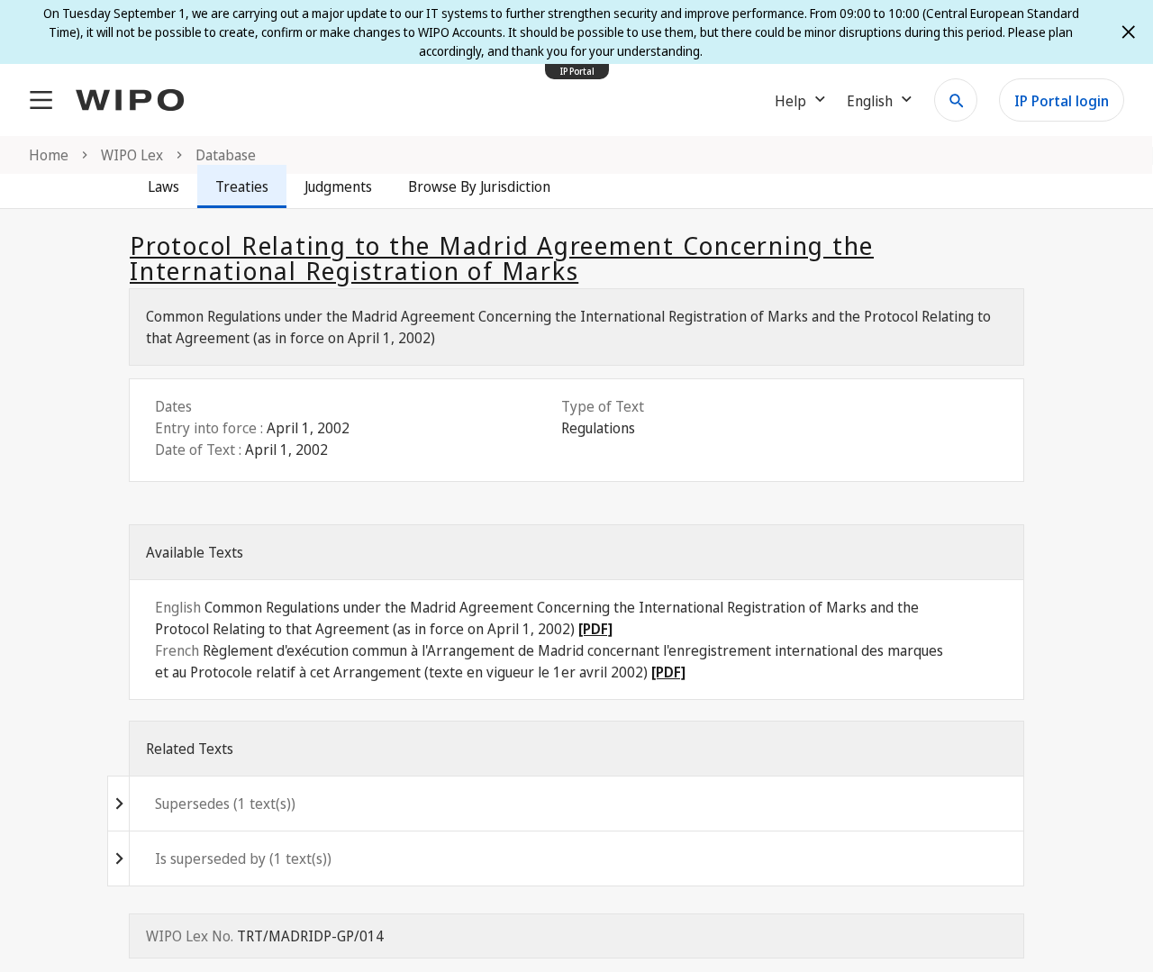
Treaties (241, 186)
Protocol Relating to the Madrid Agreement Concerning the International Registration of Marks (502, 257)
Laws (163, 186)
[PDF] (595, 629)
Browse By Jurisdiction (479, 186)
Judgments (338, 186)
